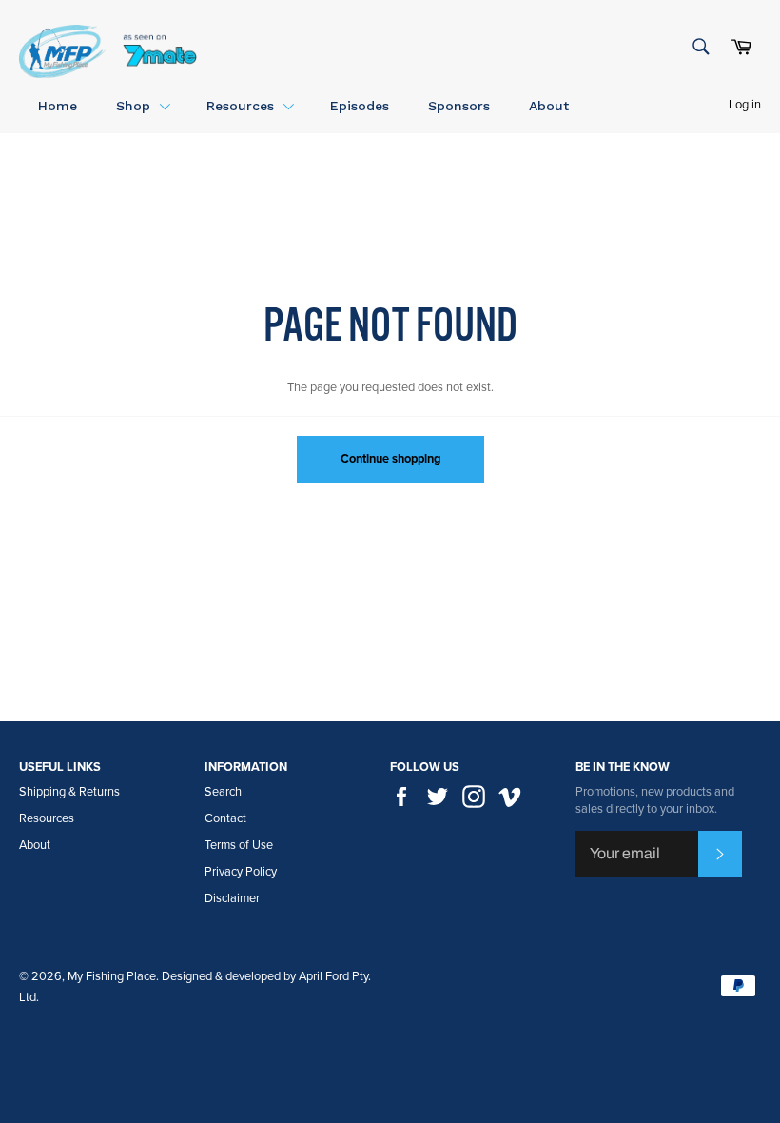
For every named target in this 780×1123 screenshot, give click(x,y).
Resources (46, 818)
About (34, 845)
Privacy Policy (241, 871)
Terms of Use (239, 845)
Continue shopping (390, 458)
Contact (225, 818)
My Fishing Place (112, 976)
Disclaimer (232, 898)
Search (223, 791)
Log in (745, 104)
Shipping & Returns (69, 791)
